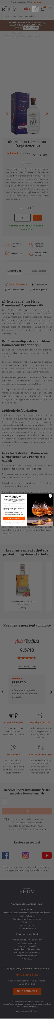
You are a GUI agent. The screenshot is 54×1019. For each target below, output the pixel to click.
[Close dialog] (50, 496)
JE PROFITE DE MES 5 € (14, 518)
